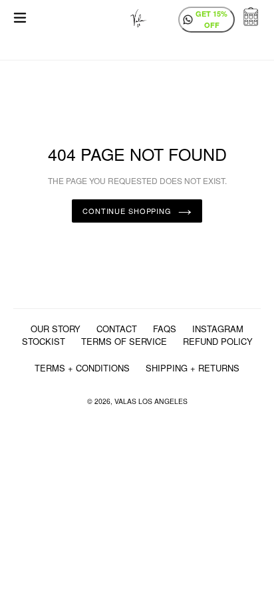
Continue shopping (127, 210)
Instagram (217, 328)
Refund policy (218, 341)
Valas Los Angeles (151, 401)
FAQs (164, 328)
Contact (116, 328)
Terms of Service (124, 341)
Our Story (55, 328)
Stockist (43, 341)
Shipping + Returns (192, 367)
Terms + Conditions (82, 367)
